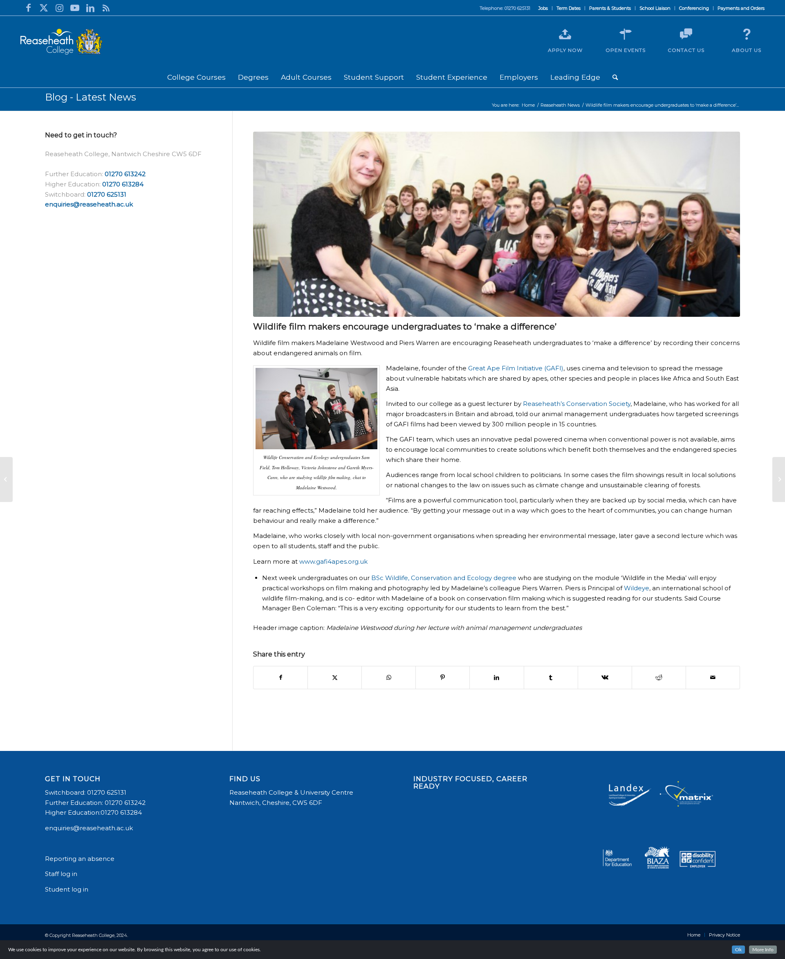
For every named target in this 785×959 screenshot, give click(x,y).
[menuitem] (543, 8)
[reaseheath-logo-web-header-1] (61, 41)
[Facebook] (28, 8)
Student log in (67, 889)
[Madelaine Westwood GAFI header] (496, 224)
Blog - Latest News (90, 97)
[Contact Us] (686, 34)
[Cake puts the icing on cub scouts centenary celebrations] (778, 479)
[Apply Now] (565, 34)
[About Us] (746, 34)
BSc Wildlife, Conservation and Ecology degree (443, 578)
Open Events (626, 50)
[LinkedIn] (90, 8)
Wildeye (636, 588)
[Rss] (106, 8)
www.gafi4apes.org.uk (333, 561)
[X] (44, 8)
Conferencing (694, 8)
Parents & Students (610, 8)
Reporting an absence (80, 859)
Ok (738, 949)
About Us (746, 50)
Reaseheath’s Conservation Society (576, 404)
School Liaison (655, 8)
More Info (763, 949)
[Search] (615, 77)
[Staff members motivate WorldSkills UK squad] (6, 479)
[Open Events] (625, 34)
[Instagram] (59, 8)
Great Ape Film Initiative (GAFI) (515, 368)
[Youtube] (75, 8)
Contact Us (686, 50)
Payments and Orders (741, 8)
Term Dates (568, 8)
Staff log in (61, 874)
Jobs (543, 8)
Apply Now (565, 50)
